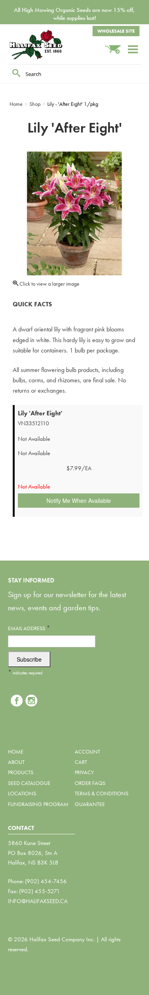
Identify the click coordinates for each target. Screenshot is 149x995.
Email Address (29, 628)
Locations (22, 793)
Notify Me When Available (78, 500)
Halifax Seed (47, 44)
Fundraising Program (38, 804)
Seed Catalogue (29, 783)
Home (15, 751)
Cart (81, 761)
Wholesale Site (116, 31)
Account (87, 751)
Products (20, 772)
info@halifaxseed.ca (38, 901)
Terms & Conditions (101, 793)
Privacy (84, 772)
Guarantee (90, 804)
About (16, 761)
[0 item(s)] (116, 45)
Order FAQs (90, 783)
